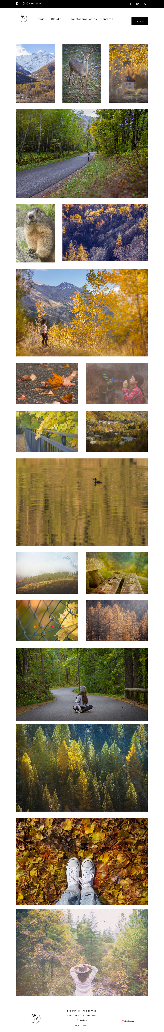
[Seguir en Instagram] (137, 4)
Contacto (106, 19)
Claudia (56, 19)
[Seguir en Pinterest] (145, 4)
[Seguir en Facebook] (130, 4)
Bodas (40, 19)
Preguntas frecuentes (82, 19)
